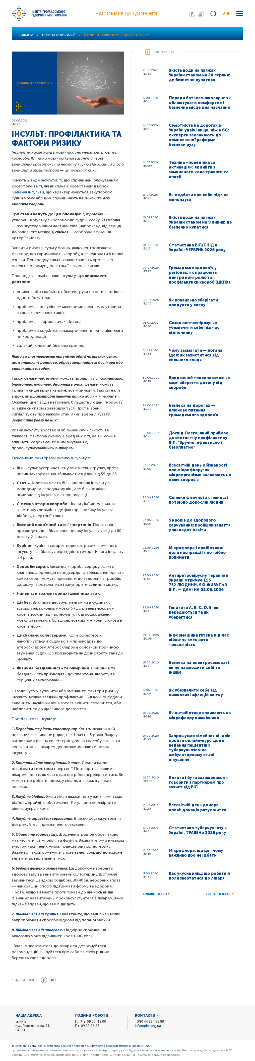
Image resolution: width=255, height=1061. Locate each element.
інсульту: (47, 719)
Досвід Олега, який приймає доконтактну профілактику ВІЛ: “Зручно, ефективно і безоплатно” (198, 440)
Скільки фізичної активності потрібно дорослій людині (198, 500)
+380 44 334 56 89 (149, 1022)
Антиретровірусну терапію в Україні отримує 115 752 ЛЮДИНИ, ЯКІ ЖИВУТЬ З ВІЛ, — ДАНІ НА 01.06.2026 (198, 582)
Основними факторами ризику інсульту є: (52, 458)
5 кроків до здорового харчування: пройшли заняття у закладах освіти (200, 525)
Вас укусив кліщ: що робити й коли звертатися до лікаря (199, 876)
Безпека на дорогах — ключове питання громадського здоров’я (193, 410)
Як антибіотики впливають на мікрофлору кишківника (200, 715)
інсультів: (49, 180)
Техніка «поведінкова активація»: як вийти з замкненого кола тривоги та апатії (199, 169)
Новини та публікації (58, 35)
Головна (26, 35)
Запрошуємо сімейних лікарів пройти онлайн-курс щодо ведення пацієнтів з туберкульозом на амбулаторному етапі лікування (199, 747)
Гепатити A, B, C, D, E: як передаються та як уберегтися (193, 612)
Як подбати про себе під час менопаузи (198, 197)
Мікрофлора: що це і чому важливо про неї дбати (196, 853)
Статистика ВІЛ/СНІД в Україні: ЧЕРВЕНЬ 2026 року (197, 247)
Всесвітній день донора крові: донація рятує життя (197, 807)
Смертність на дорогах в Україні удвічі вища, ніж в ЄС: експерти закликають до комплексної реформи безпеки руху (199, 135)
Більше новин (155, 894)
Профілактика (25, 719)
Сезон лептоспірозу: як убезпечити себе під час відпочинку (194, 327)
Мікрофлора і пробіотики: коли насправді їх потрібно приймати (197, 552)
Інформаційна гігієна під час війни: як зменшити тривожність (199, 640)
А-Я (226, 14)
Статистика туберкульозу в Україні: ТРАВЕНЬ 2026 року (198, 830)
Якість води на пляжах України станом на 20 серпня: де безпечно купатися (199, 75)
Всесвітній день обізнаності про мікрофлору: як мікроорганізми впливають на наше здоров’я (200, 472)
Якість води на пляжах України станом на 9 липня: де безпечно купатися (200, 222)
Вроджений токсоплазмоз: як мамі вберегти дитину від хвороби (199, 382)
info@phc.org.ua (148, 1026)
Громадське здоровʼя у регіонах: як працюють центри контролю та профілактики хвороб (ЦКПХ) (199, 275)
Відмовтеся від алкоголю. (40, 930)
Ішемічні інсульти (28, 192)
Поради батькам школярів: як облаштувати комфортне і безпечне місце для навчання (200, 103)
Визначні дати (218, 894)
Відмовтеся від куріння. (38, 914)
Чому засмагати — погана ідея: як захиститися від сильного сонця (195, 355)
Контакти (145, 1015)
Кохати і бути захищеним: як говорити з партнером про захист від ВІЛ (198, 782)
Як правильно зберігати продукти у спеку (193, 302)
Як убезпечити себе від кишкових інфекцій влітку (196, 692)
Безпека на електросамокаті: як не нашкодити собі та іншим (200, 667)
